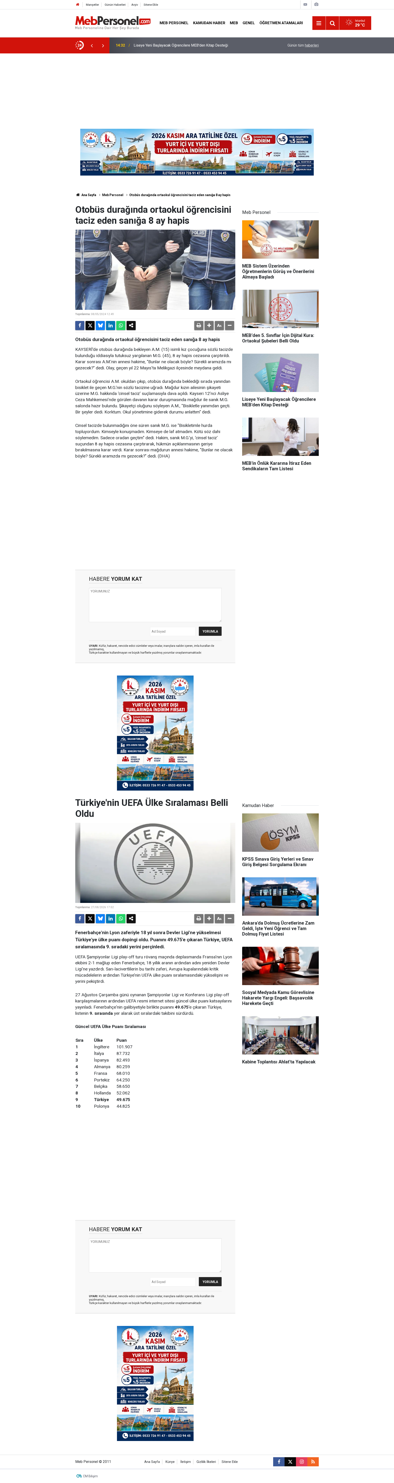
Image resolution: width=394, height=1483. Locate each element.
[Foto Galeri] (316, 4)
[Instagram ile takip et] (301, 1461)
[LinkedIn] (110, 325)
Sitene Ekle (151, 4)
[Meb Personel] (112, 23)
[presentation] (91, 45)
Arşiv (134, 4)
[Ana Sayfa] (77, 4)
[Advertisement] (197, 88)
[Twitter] (90, 325)
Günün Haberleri (115, 4)
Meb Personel (174, 23)
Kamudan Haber (209, 23)
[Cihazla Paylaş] (131, 325)
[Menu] (319, 23)
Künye (170, 1462)
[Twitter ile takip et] (290, 1461)
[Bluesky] (100, 325)
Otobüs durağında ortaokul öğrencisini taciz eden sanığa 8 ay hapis (180, 195)
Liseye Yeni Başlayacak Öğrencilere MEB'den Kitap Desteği (181, 45)
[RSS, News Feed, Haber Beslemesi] (313, 1461)
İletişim (185, 1462)
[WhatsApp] (120, 325)
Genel (249, 23)
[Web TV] (305, 4)
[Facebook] (79, 325)
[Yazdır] (198, 325)
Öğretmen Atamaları (281, 23)
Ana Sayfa (88, 195)
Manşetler (92, 4)
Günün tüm (303, 45)
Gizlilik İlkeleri (206, 1462)
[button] (209, 325)
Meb (234, 23)
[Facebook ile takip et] (279, 1461)
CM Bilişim (90, 1476)
